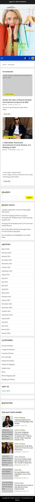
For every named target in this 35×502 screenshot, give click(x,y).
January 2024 (6, 333)
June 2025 (5, 282)
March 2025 (5, 293)
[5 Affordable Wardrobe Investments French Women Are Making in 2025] (17, 128)
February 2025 (6, 297)
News (3, 372)
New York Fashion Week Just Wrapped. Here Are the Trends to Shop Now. (23, 461)
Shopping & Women (10, 137)
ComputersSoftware (8, 349)
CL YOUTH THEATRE (17, 46)
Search (6, 192)
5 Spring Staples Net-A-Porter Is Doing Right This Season (24, 421)
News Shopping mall (8, 376)
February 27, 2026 (21, 452)
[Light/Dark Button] (26, 58)
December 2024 (7, 304)
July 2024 (5, 322)
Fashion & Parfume (8, 361)
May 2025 (5, 286)
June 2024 (5, 326)
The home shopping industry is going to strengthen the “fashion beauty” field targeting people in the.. (17, 218)
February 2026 (6, 253)
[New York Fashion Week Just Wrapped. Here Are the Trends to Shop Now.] (7, 461)
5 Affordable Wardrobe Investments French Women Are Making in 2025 (17, 144)
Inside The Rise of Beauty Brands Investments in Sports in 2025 (17, 101)
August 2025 (6, 275)
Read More (7, 114)
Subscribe (33, 58)
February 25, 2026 (21, 478)
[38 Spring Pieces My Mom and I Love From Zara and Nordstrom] (7, 447)
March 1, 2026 (20, 426)
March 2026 (5, 249)
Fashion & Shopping (8, 364)
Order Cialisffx (6, 391)
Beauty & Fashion (7, 346)
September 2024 (7, 315)
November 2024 (7, 307)
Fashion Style (6, 368)
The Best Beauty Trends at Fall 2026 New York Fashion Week (24, 487)
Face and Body (6, 357)
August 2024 (6, 318)
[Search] (30, 58)
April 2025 (5, 289)
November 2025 (7, 264)
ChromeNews (25, 498)
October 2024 (6, 311)
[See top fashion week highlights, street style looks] (7, 474)
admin (5, 104)
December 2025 (7, 260)
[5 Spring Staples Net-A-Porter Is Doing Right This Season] (7, 421)
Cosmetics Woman (9, 94)
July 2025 (5, 278)
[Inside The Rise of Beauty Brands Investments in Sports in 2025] (17, 85)
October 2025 (6, 267)
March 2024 (5, 329)
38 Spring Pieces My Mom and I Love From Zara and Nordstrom (24, 448)
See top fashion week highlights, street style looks (23, 474)
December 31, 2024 (15, 150)
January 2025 (6, 300)
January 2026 (6, 256)
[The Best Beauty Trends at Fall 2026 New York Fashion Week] (7, 487)
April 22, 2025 (13, 104)
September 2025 (7, 271)
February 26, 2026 (21, 465)
